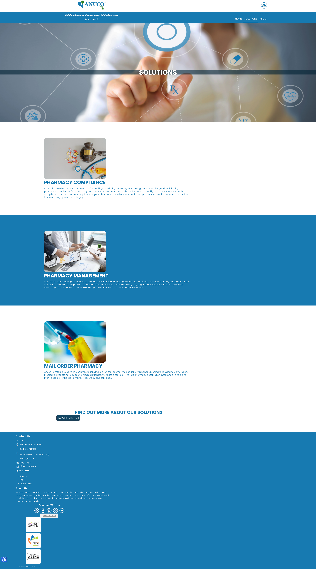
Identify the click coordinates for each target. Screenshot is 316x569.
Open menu (264, 13)
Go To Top (307, 557)
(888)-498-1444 (26, 463)
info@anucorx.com (28, 466)
